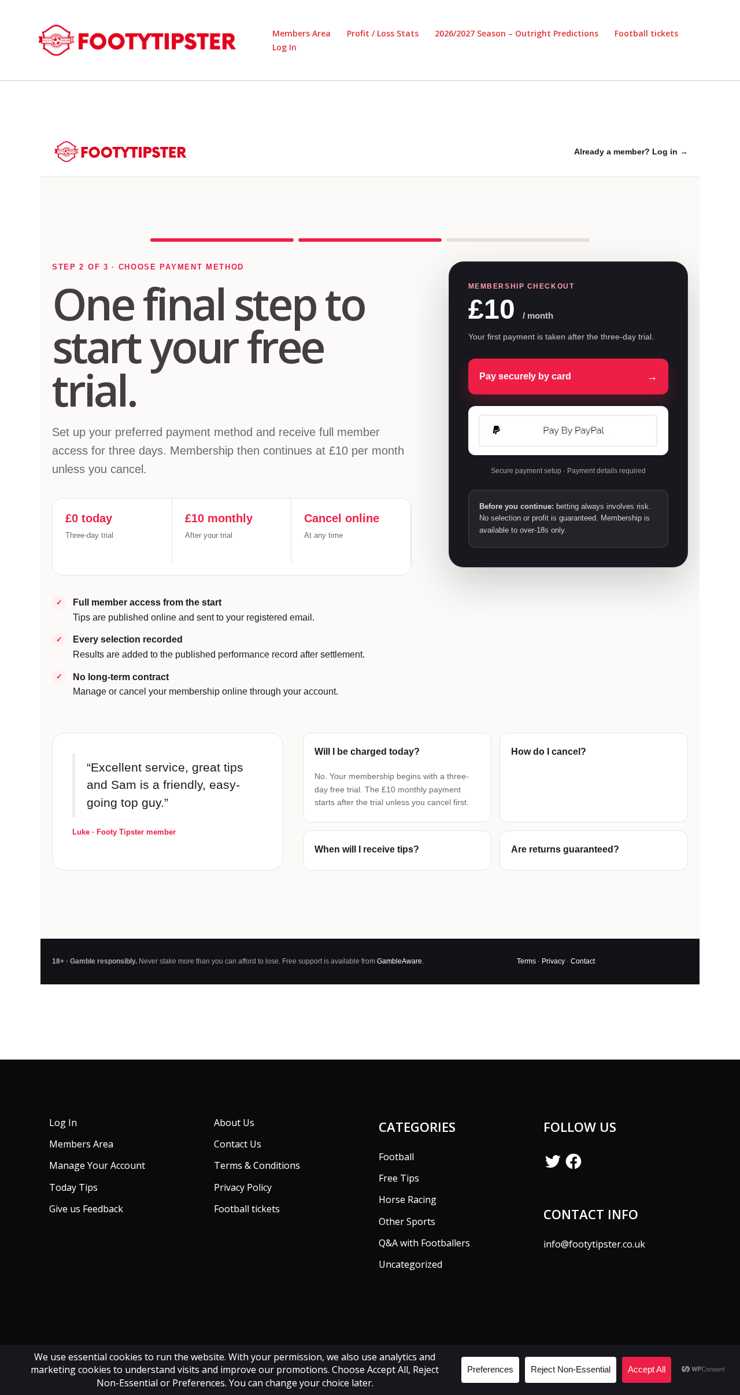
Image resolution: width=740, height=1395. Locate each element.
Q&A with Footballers (424, 1243)
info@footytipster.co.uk (594, 1244)
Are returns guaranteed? (565, 849)
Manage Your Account (97, 1165)
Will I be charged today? (367, 751)
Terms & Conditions (257, 1165)
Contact (583, 961)
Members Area (301, 33)
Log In (284, 47)
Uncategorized (410, 1264)
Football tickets (646, 33)
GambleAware (399, 961)
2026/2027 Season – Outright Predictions (516, 33)
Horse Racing (407, 1199)
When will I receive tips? (366, 849)
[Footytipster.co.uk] (141, 39)
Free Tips (399, 1178)
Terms (526, 961)
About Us (234, 1122)
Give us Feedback (86, 1208)
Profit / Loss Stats (383, 33)
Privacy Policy (243, 1187)
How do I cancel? (548, 751)
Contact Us (237, 1144)
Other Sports (407, 1221)
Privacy (553, 961)
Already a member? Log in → (631, 151)
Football (396, 1156)
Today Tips (73, 1187)
